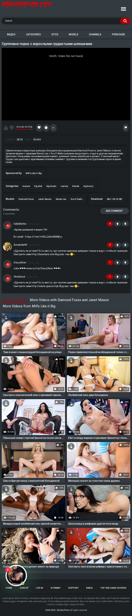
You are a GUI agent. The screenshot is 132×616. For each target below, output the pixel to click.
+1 (117, 223)
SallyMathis (20, 223)
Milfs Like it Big (34, 173)
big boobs (52, 186)
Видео (11, 34)
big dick (38, 186)
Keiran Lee (61, 199)
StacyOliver (20, 262)
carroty (64, 186)
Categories (33, 34)
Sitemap (55, 588)
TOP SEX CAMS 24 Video (113, 588)
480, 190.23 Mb (114, 199)
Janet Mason (44, 199)
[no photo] (7, 225)
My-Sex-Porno (63, 610)
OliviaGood (19, 276)
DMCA (89, 588)
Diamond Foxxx (26, 199)
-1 (125, 223)
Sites (54, 34)
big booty (88, 186)
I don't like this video (12, 128)
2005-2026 (50, 610)
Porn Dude (118, 34)
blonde (75, 186)
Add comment (114, 210)
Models (73, 34)
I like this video (5, 128)
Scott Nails (76, 199)
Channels (95, 34)
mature (26, 186)
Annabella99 (20, 244)
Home (9, 588)
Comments (11, 209)
